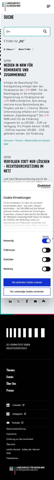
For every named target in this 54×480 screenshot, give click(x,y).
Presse (10, 390)
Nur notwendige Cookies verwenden (27, 291)
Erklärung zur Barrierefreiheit (19, 439)
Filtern (10, 49)
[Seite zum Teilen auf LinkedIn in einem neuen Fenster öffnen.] (10, 301)
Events (9, 377)
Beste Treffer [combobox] (25, 49)
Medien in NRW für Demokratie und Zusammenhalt (18, 70)
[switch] (46, 250)
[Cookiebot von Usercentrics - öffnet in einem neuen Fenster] (38, 186)
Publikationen (12, 458)
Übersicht (10, 444)
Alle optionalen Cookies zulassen (27, 282)
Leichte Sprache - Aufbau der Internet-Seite (23, 451)
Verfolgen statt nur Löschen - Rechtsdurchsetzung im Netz (27, 166)
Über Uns (11, 384)
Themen (10, 370)
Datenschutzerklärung (16, 428)
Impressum (11, 434)
